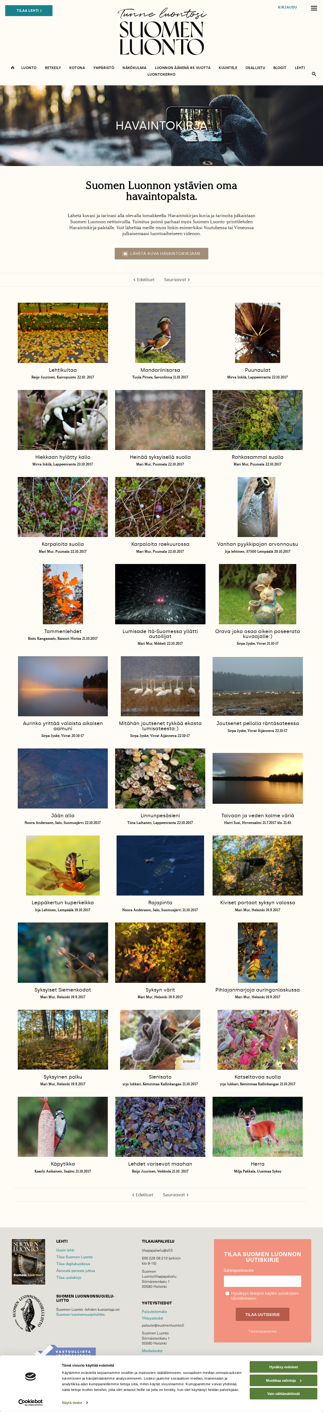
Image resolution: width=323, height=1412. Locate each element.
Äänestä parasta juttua (75, 1270)
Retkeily (53, 68)
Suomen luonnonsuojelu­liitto (80, 1314)
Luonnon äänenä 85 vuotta (183, 68)
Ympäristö (103, 68)
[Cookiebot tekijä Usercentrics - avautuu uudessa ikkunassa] (30, 1402)
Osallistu (255, 68)
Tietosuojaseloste (262, 1331)
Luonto (29, 68)
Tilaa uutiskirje (68, 1277)
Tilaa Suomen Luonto (74, 1256)
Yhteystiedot (152, 1318)
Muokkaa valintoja (281, 1380)
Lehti (300, 68)
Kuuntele (228, 68)
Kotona (77, 68)
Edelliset (146, 280)
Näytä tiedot (72, 1403)
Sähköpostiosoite (238, 1270)
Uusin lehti (65, 1250)
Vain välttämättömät (283, 1394)
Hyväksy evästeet (283, 1367)
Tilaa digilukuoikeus (73, 1263)
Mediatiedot (152, 1350)
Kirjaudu (287, 7)
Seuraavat (175, 280)
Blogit (280, 68)
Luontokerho (161, 74)
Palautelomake (154, 1311)
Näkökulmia (134, 68)
